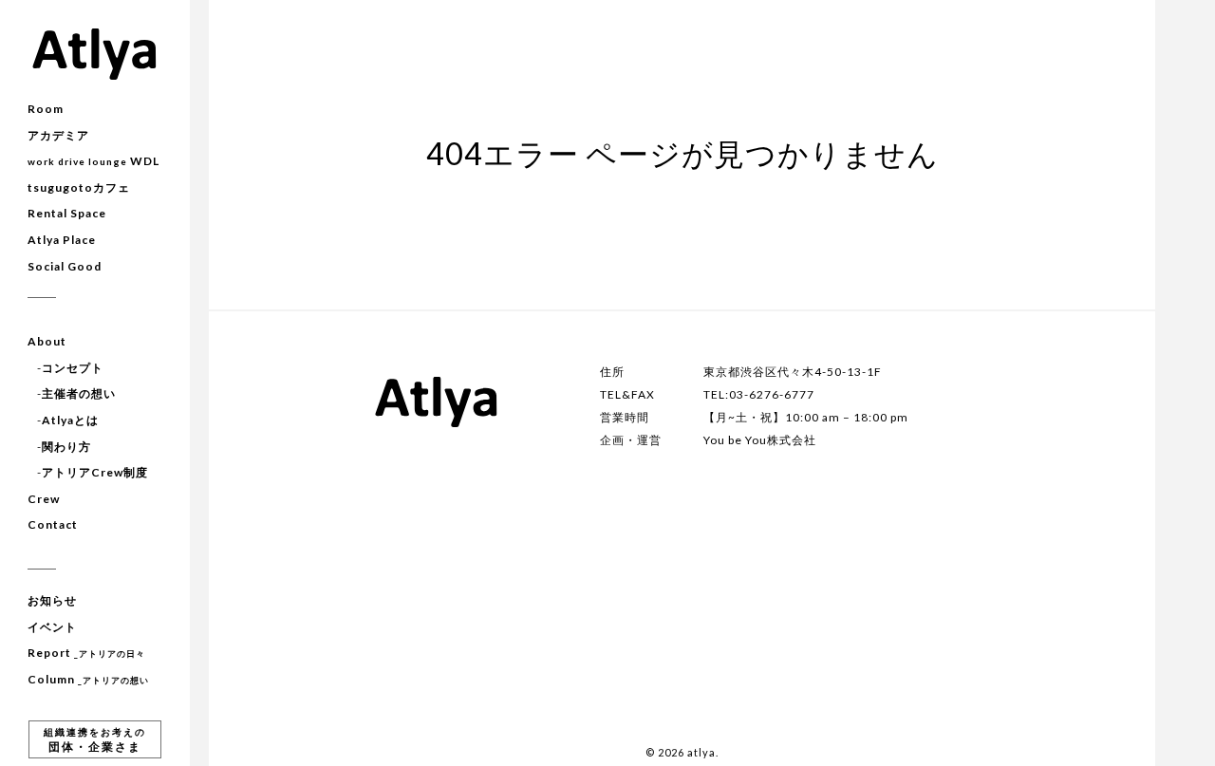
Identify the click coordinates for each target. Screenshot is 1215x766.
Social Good (65, 266)
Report (86, 652)
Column (88, 679)
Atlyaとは (70, 420)
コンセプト (72, 368)
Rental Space (67, 213)
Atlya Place (62, 240)
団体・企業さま (95, 740)
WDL (93, 161)
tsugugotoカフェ (79, 187)
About (47, 341)
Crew (44, 499)
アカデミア (58, 135)
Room (46, 109)
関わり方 (66, 446)
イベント (52, 627)
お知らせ (52, 600)
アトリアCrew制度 (95, 472)
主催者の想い (79, 393)
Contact (53, 524)
